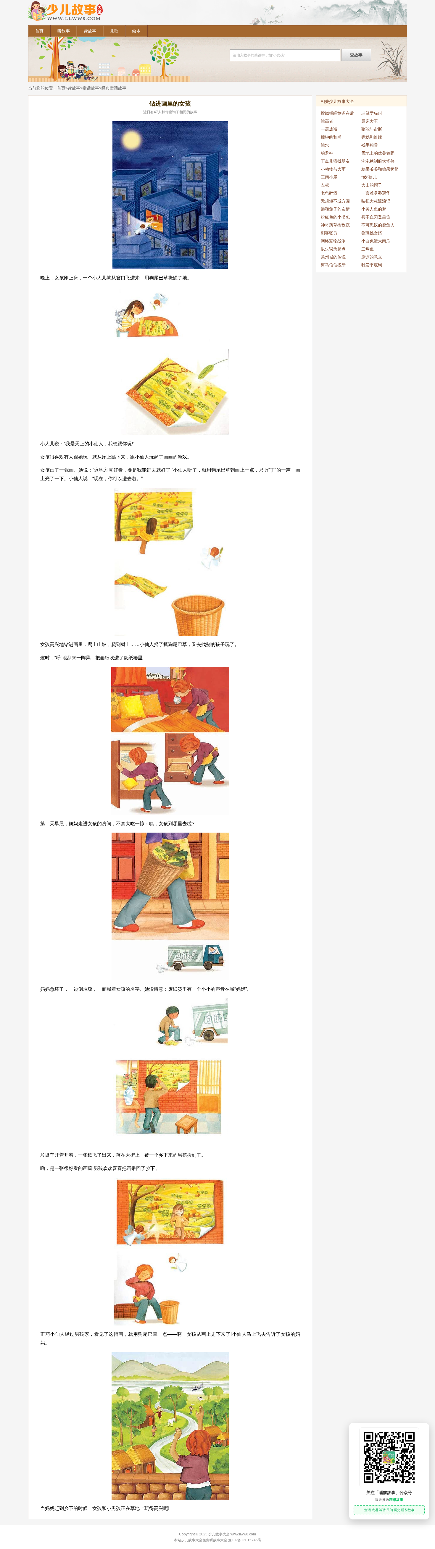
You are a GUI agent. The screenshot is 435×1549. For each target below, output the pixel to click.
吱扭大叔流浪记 (375, 201)
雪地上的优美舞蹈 (377, 153)
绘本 (136, 31)
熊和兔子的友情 (335, 209)
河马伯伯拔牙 (333, 265)
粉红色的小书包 (335, 217)
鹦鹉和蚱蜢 (371, 137)
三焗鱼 (367, 249)
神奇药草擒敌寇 (335, 225)
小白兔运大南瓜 (375, 241)
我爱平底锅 (371, 265)
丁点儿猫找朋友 (335, 161)
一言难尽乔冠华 (375, 193)
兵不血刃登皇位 (375, 217)
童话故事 (91, 88)
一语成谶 (329, 129)
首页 (39, 31)
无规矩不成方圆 (335, 201)
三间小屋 (329, 177)
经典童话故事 (114, 88)
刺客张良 (329, 233)
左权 (325, 185)
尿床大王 (369, 121)
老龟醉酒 (329, 193)
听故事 (63, 31)
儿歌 (114, 31)
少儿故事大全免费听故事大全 (204, 1540)
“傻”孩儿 (369, 177)
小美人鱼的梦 (373, 209)
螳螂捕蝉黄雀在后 (337, 113)
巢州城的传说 (333, 257)
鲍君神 (327, 153)
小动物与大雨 (333, 169)
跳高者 (327, 121)
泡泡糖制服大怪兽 (377, 161)
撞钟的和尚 (331, 137)
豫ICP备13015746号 (244, 1540)
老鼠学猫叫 (371, 113)
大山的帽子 (371, 185)
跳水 (325, 145)
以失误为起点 (333, 249)
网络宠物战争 (333, 241)
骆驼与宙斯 (371, 129)
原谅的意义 (371, 257)
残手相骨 (369, 145)
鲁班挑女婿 (371, 233)
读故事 (90, 31)
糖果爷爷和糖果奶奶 (380, 169)
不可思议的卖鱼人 (377, 225)
